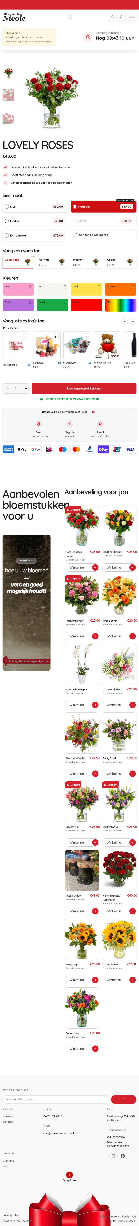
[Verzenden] (123, 1099)
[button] (69, 17)
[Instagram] (113, 1156)
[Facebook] (123, 1156)
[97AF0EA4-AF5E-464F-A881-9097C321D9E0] (77, 95)
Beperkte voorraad (75, 559)
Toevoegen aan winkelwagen (84, 388)
